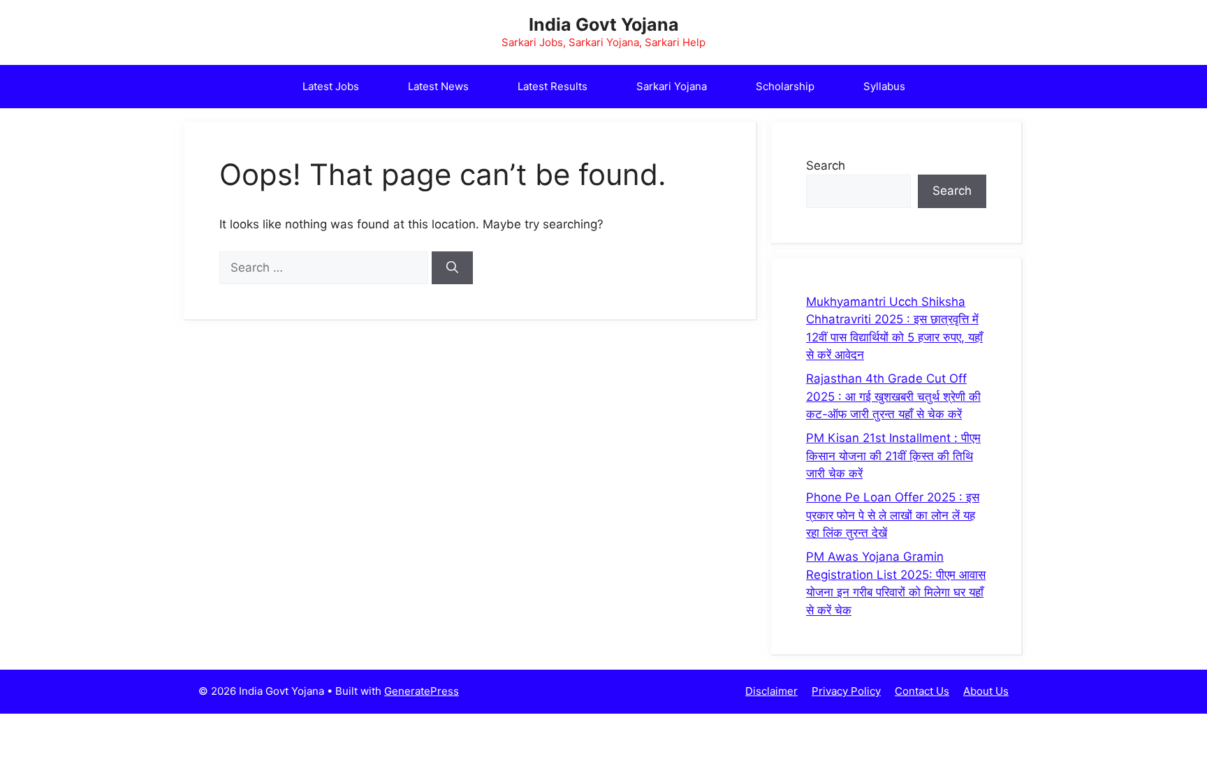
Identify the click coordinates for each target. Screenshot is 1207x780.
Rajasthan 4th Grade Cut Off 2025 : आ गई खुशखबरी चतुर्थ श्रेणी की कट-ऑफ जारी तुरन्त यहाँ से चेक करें (893, 396)
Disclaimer (771, 691)
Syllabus (884, 86)
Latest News (438, 86)
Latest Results (552, 86)
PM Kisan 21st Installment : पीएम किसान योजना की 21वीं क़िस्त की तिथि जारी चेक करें (893, 455)
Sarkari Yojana (671, 86)
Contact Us (922, 691)
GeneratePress (421, 691)
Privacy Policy (846, 691)
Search (825, 165)
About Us (986, 691)
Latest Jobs (330, 86)
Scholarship (785, 86)
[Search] (452, 268)
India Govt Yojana (604, 24)
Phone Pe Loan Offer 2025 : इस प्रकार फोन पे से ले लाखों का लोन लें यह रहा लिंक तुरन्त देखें (892, 515)
